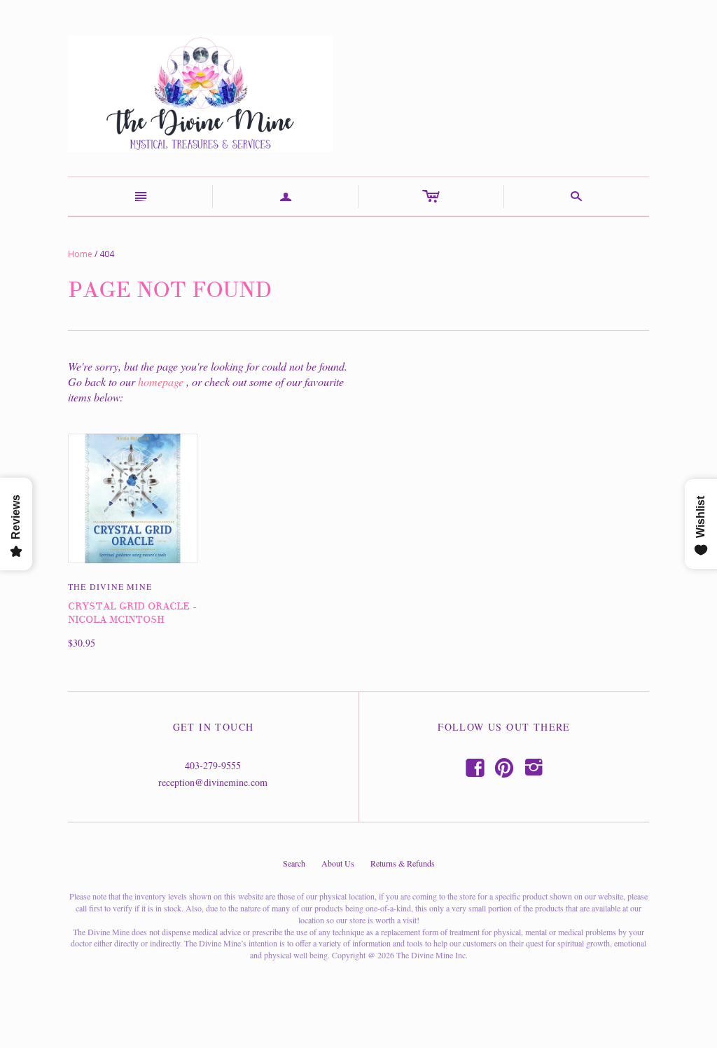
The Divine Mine (110, 586)
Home (80, 254)
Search (294, 863)
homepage (160, 381)
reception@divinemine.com (212, 782)
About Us (337, 863)
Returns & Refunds (402, 863)
